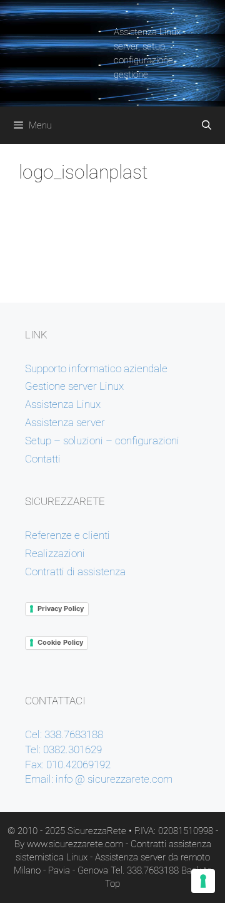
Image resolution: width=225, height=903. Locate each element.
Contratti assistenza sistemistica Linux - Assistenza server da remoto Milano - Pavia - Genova (112, 857)
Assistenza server (65, 422)
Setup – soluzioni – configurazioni (102, 440)
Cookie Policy (60, 642)
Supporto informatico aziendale (96, 368)
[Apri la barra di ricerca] (206, 125)
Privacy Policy (61, 608)
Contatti (43, 458)
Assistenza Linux (63, 404)
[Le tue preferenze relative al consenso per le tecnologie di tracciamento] (203, 881)
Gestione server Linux (74, 386)
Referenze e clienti (67, 535)
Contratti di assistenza (75, 571)
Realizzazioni (55, 553)
